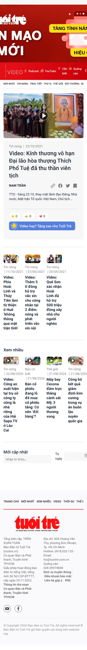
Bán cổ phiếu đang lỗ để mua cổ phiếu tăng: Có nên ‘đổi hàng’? (32, 400)
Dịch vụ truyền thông (57, 572)
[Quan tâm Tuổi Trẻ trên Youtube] (7, 608)
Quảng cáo (77, 71)
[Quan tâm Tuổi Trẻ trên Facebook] (18, 608)
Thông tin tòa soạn (16, 584)
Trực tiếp (36, 83)
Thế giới (58, 83)
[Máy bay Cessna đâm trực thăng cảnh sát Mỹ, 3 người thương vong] (54, 361)
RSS (68, 580)
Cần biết (64, 71)
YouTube (50, 71)
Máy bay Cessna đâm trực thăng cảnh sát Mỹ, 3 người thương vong (54, 398)
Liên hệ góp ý (53, 580)
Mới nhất (9, 83)
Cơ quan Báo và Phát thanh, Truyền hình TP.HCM (17, 593)
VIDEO (15, 72)
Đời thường (72, 83)
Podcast (34, 71)
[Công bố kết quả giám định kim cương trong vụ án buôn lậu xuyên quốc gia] (75, 361)
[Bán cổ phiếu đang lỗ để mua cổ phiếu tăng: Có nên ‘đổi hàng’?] (32, 361)
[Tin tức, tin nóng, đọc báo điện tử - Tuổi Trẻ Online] (4, 71)
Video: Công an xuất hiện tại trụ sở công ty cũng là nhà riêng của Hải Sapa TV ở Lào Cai (11, 404)
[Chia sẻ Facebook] (60, 185)
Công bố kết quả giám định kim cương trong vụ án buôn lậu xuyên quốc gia (75, 400)
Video (57, 501)
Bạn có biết (30, 372)
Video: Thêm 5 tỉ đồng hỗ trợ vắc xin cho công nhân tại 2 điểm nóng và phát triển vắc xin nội (32, 302)
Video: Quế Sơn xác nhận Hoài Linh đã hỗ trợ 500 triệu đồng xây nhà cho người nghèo (54, 300)
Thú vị (47, 83)
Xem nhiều (13, 350)
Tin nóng (22, 83)
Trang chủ (11, 501)
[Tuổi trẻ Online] (37, 523)
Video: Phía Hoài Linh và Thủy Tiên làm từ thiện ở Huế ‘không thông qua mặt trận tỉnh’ (10, 302)
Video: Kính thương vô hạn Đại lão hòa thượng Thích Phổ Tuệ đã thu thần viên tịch (41, 164)
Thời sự (69, 501)
